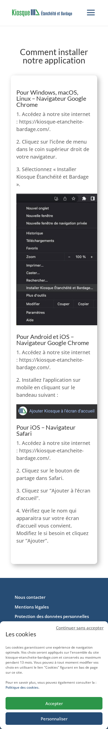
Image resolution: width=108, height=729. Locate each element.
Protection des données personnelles (52, 616)
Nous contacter (30, 597)
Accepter (54, 703)
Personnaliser (54, 718)
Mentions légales (32, 607)
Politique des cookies (22, 687)
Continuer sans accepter (80, 628)
